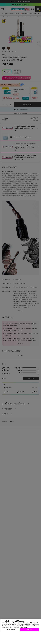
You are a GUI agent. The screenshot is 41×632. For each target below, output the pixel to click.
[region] (20, 625)
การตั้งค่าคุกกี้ (11, 629)
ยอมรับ (29, 629)
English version (23, 627)
